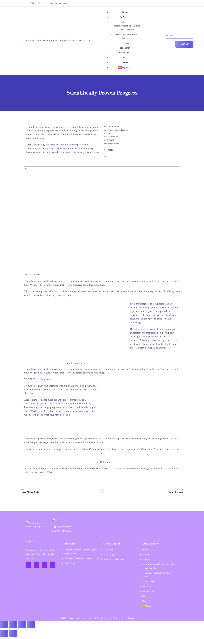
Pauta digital (126, 43)
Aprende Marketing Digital (115, 559)
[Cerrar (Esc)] (31, 624)
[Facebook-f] (28, 565)
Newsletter (125, 48)
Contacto (125, 62)
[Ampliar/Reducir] (4, 624)
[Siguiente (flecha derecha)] (13, 633)
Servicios (125, 22)
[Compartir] (22, 624)
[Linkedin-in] (44, 565)
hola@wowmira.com (58, 3)
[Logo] (58, 40)
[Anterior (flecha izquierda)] (4, 633)
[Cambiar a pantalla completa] (13, 624)
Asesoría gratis (125, 52)
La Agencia (125, 17)
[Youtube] (52, 565)
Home (125, 12)
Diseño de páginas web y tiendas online (82, 558)
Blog (125, 57)
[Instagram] (36, 565)
